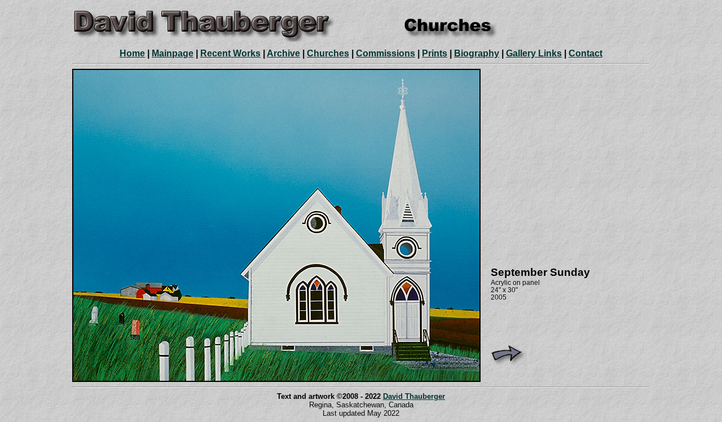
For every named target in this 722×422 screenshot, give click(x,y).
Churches (328, 53)
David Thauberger (414, 396)
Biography (476, 53)
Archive (283, 53)
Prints (434, 53)
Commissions (385, 53)
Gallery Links (534, 53)
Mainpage (172, 53)
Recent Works (230, 53)
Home (132, 53)
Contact (585, 53)
